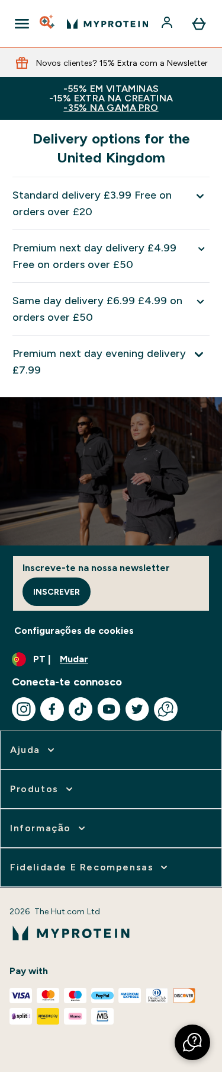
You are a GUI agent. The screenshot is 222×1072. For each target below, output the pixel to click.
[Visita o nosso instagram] (24, 709)
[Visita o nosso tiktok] (80, 709)
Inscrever (56, 591)
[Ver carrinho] (199, 23)
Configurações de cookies (74, 631)
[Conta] (168, 23)
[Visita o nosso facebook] (52, 709)
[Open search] (47, 23)
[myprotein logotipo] (107, 23)
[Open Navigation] (21, 23)
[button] (192, 1042)
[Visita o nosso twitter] (137, 709)
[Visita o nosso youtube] (109, 709)
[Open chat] (166, 709)
